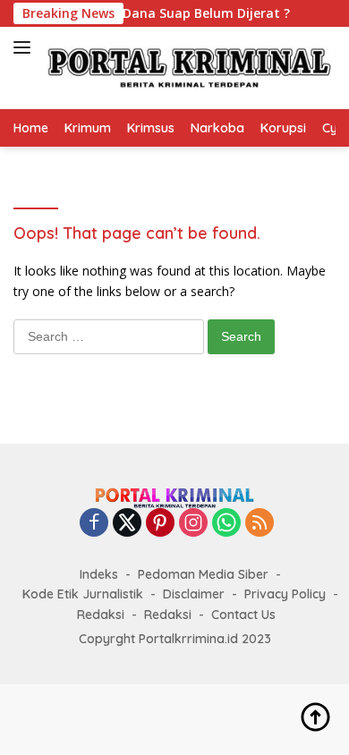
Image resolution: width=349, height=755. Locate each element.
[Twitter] (127, 523)
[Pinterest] (160, 523)
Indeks (99, 574)
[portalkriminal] (187, 68)
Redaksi (100, 615)
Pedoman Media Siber (203, 574)
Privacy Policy (285, 594)
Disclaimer (194, 594)
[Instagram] (193, 523)
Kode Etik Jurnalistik (82, 594)
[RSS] (259, 523)
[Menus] (25, 47)
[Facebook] (94, 523)
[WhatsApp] (226, 523)
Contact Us (243, 615)
